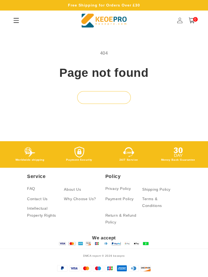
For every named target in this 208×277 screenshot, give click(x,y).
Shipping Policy (156, 189)
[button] (192, 20)
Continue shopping (104, 97)
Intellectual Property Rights (41, 211)
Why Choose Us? (80, 199)
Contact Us (37, 199)
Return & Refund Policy (120, 218)
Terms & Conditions (152, 202)
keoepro (119, 255)
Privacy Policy (118, 188)
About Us (72, 189)
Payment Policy (119, 199)
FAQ (31, 188)
